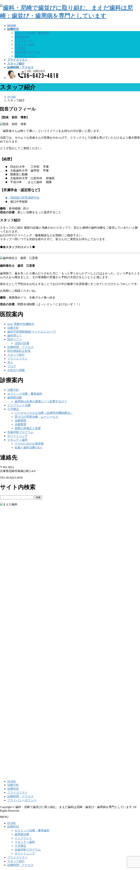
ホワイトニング (25, 55)
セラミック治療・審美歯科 (32, 32)
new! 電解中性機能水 (20, 324)
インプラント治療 (19, 405)
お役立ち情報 (16, 370)
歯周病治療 (22, 36)
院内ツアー (14, 339)
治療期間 (20, 420)
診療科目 (13, 788)
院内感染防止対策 (19, 350)
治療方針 (13, 327)
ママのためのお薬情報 (29, 443)
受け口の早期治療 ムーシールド (36, 416)
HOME (11, 781)
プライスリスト (17, 358)
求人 (10, 362)
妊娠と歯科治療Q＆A (28, 447)
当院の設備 (22, 343)
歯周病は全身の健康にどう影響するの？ (41, 401)
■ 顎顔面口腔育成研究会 (22, 197)
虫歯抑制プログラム (28, 52)
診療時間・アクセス (20, 347)
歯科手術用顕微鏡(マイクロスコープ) (31, 331)
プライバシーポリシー (21, 800)
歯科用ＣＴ (14, 335)
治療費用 (20, 424)
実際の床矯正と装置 (28, 428)
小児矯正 (20, 48)
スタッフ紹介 (16, 354)
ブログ (11, 366)
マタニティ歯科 (25, 44)
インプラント (23, 40)
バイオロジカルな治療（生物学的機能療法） (44, 412)
